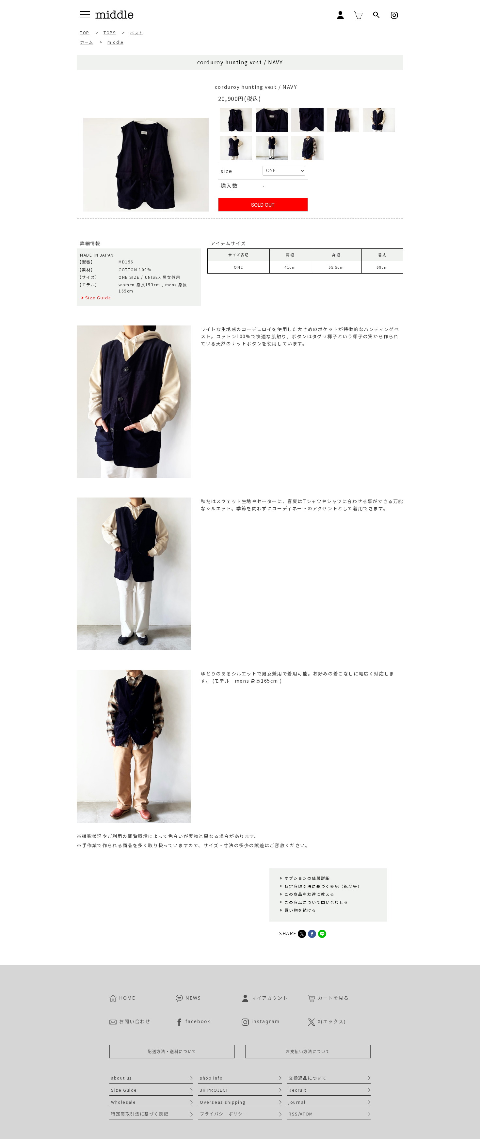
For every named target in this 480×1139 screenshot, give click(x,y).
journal (297, 1102)
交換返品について (308, 1078)
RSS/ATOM (301, 1114)
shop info (211, 1078)
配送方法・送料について (172, 1051)
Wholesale (123, 1102)
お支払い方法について (308, 1051)
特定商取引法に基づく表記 (139, 1114)
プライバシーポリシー (224, 1114)
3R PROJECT (214, 1090)
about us (121, 1078)
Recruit (297, 1090)
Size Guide (124, 1090)
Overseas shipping (223, 1102)
